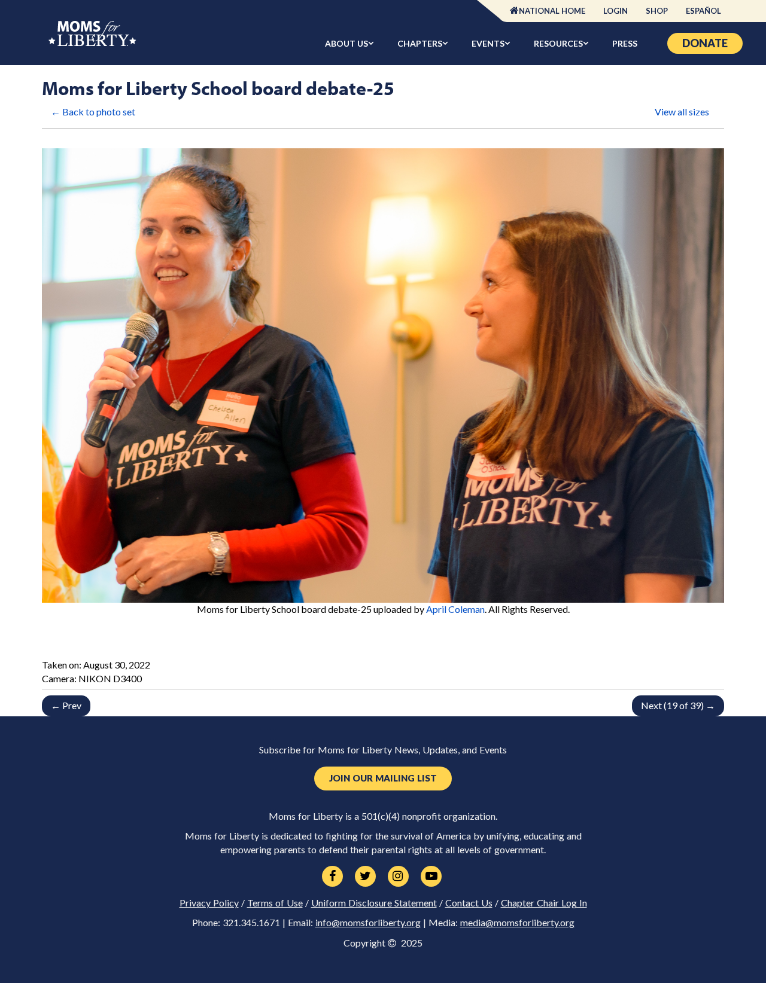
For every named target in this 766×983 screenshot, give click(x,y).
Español (703, 11)
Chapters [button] (419, 43)
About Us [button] (346, 43)
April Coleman (455, 609)
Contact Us (469, 903)
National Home (552, 11)
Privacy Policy (209, 903)
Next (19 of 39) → (678, 705)
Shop (657, 11)
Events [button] (488, 43)
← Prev (66, 705)
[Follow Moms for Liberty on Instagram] (398, 876)
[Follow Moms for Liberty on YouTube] (431, 876)
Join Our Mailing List (383, 778)
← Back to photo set (93, 111)
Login (615, 11)
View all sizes (682, 111)
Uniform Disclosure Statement (374, 903)
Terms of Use (275, 903)
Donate (705, 43)
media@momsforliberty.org (517, 922)
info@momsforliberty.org (368, 922)
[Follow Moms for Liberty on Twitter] (365, 876)
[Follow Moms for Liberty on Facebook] (332, 876)
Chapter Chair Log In (544, 903)
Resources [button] (558, 43)
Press (624, 43)
